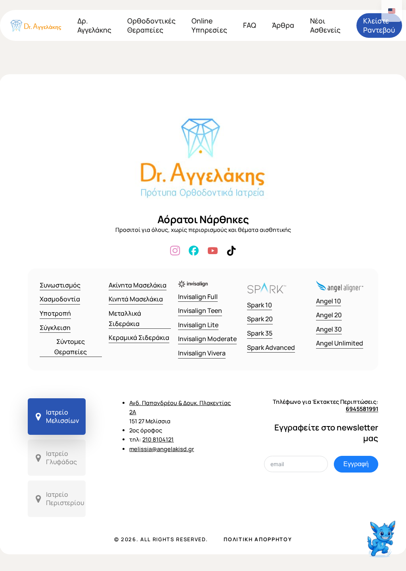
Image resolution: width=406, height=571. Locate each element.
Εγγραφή (356, 464)
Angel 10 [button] (328, 301)
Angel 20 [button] (329, 315)
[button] (57, 416)
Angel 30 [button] (329, 329)
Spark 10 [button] (259, 305)
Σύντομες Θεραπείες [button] (70, 346)
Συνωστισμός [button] (60, 285)
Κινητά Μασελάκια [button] (136, 299)
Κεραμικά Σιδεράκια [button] (139, 337)
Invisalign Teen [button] (200, 310)
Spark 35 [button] (259, 333)
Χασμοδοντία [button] (60, 299)
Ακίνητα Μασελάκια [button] (138, 285)
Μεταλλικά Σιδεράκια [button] (125, 318)
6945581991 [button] (362, 409)
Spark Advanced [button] (271, 347)
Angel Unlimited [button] (339, 343)
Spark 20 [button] (260, 318)
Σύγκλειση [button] (55, 327)
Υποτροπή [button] (55, 313)
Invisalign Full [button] (198, 296)
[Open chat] (382, 534)
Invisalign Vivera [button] (202, 353)
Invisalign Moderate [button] (207, 338)
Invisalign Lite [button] (198, 324)
